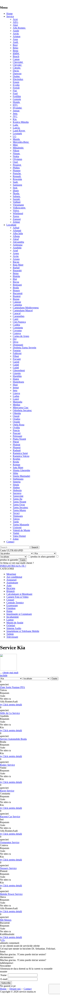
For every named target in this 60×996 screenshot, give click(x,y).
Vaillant (16, 202)
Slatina (16, 487)
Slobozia (17, 490)
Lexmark (17, 133)
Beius (16, 273)
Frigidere (11, 608)
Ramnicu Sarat (20, 453)
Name (3, 975)
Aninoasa (17, 244)
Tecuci (16, 513)
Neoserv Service (8, 868)
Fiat (15, 90)
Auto (9, 585)
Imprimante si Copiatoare (19, 614)
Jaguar (16, 110)
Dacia (16, 70)
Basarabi (17, 270)
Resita (16, 461)
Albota (16, 236)
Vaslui (16, 533)
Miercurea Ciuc (20, 407)
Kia (15, 119)
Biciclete (10, 588)
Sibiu (15, 473)
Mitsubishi (18, 147)
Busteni (16, 296)
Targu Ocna (19, 504)
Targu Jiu (17, 499)
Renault (17, 176)
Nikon (16, 150)
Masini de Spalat (14, 622)
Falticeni (17, 353)
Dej (14, 339)
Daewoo (17, 73)
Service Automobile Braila (13, 739)
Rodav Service (7, 764)
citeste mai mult (10, 672)
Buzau (16, 299)
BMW (16, 53)
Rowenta (17, 179)
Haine (9, 611)
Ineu (15, 390)
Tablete (10, 634)
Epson (16, 82)
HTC (15, 105)
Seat (15, 187)
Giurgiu (17, 373)
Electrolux (18, 79)
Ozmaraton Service (9, 842)
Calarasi (17, 302)
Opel (15, 162)
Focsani (17, 359)
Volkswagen (19, 207)
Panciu (16, 430)
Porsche (17, 173)
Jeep (15, 113)
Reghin (16, 459)
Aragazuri (11, 579)
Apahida (17, 247)
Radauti (17, 450)
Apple (16, 30)
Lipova (16, 393)
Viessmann (18, 204)
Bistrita (16, 276)
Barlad (16, 267)
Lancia (16, 127)
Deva (15, 342)
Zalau (16, 538)
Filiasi (16, 356)
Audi (16, 42)
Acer (15, 19)
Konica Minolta (21, 122)
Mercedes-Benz (21, 142)
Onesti (16, 416)
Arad (15, 250)
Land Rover (19, 130)
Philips (16, 167)
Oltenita (17, 413)
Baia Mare (18, 264)
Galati (16, 364)
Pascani (16, 433)
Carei (15, 319)
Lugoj (16, 399)
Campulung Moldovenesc (26, 307)
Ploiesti (16, 444)
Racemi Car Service (10, 816)
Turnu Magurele (21, 524)
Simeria (16, 481)
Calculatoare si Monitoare (19, 594)
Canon (16, 59)
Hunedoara (18, 381)
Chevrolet (18, 62)
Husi (15, 384)
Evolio (16, 85)
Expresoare (12, 605)
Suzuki (16, 199)
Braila (16, 287)
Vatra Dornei (19, 536)
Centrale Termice (15, 602)
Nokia (16, 156)
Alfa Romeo (19, 27)
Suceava (17, 493)
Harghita (17, 376)
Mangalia (17, 401)
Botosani (17, 284)
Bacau (16, 262)
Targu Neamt (19, 501)
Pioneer (16, 170)
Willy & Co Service (10, 713)
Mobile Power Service (11, 894)
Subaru (17, 196)
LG (14, 136)
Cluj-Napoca (19, 322)
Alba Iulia (18, 233)
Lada (16, 125)
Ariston (16, 36)
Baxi (15, 45)
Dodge (16, 76)
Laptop (10, 619)
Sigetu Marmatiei (21, 476)
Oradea (16, 419)
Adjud (16, 227)
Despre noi (15, 988)
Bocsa (16, 282)
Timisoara (18, 516)
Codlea (16, 324)
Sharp (16, 190)
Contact (10, 541)
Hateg (16, 379)
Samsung (17, 184)
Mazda (16, 139)
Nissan (16, 153)
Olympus (17, 159)
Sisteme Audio (13, 628)
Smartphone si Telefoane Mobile (22, 631)
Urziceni (17, 527)
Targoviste (18, 496)
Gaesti (16, 361)
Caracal (16, 313)
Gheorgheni (19, 370)
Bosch (16, 56)
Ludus (16, 396)
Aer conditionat (14, 577)
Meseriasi (11, 574)
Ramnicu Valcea (21, 456)
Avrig (16, 256)
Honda (16, 102)
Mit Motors (5, 920)
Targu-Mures (19, 510)
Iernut (16, 387)
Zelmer (16, 222)
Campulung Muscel (23, 310)
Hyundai (17, 107)
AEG (15, 22)
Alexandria (18, 242)
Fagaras (17, 350)
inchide (3, 675)
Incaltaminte (12, 617)
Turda (16, 521)
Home (9, 13)
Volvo (16, 210)
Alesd (16, 239)
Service (10, 16)
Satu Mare (18, 467)
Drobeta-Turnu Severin (24, 347)
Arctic (16, 33)
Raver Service (7, 790)
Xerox (16, 216)
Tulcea (16, 519)
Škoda (16, 193)
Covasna (17, 330)
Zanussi (17, 219)
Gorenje (17, 99)
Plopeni (16, 447)
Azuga (16, 259)
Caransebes (18, 316)
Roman (16, 464)
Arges (16, 253)
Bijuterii (10, 591)
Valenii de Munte (21, 530)
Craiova (17, 333)
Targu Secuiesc (20, 507)
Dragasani (18, 344)
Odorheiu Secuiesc (22, 410)
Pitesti (16, 441)
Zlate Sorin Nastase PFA (12, 687)
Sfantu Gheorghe (21, 470)
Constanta (18, 327)
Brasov (16, 290)
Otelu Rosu (18, 424)
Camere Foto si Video (17, 597)
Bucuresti (17, 293)
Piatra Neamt (19, 439)
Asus (15, 39)
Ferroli (16, 87)
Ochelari (10, 625)
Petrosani (17, 436)
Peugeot (17, 165)
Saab (15, 182)
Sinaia (16, 484)
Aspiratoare (12, 582)
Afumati (17, 230)
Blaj (15, 279)
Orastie (16, 421)
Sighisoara (18, 479)
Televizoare (12, 637)
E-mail (3, 979)
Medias (16, 404)
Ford (15, 93)
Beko (15, 47)
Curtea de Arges (21, 336)
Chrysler (17, 65)
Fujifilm (17, 96)
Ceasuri (10, 599)
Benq (15, 50)
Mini (15, 145)
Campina (17, 304)
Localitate (11, 224)
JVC (15, 116)
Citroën (17, 67)
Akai (15, 25)
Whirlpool (18, 213)
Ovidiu (16, 427)
